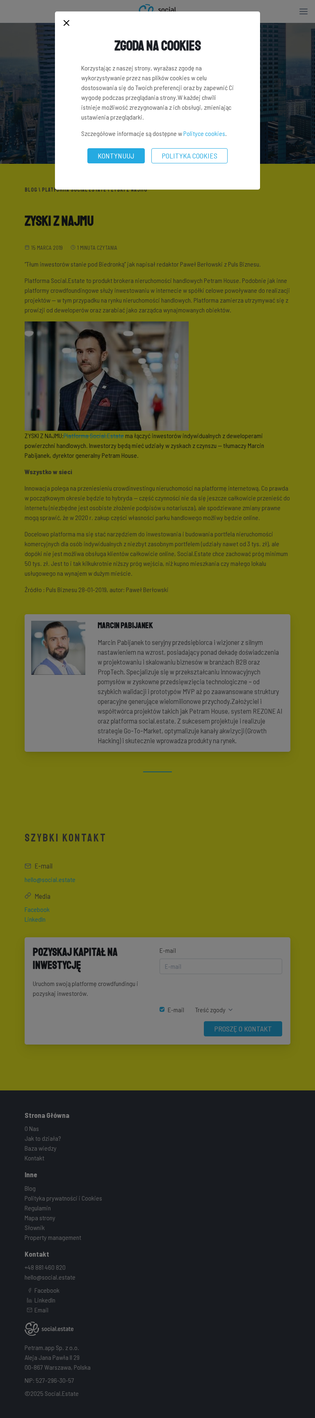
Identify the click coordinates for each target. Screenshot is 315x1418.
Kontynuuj (116, 155)
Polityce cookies (204, 133)
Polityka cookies (189, 155)
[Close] (66, 23)
